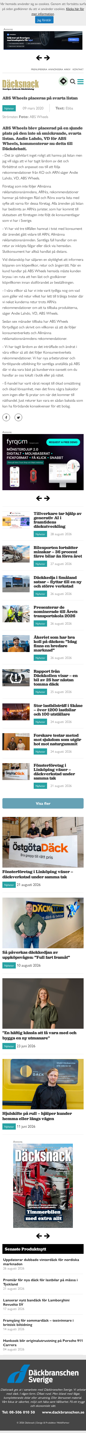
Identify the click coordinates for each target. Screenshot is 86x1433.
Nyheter (9, 108)
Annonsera (55, 69)
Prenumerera (39, 69)
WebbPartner (63, 1422)
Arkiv (67, 69)
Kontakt (78, 69)
